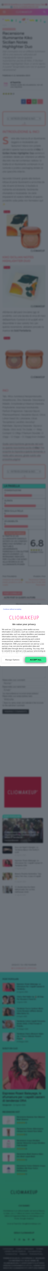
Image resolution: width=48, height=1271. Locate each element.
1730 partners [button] (17, 629)
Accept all (35, 660)
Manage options (12, 660)
